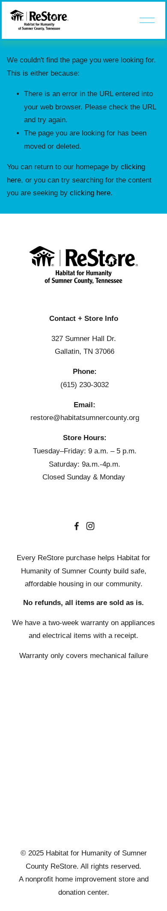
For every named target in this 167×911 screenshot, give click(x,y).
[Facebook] (76, 526)
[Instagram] (90, 526)
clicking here (90, 193)
